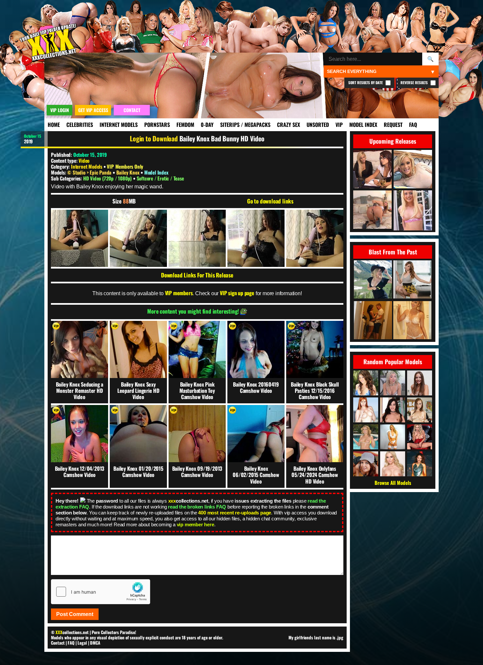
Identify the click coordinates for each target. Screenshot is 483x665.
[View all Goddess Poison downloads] (392, 436)
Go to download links (270, 201)
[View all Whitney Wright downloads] (392, 409)
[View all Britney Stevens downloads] (365, 382)
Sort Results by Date (366, 82)
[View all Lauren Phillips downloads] (365, 409)
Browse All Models (393, 482)
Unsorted (318, 125)
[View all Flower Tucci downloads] (365, 436)
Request (393, 125)
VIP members (179, 293)
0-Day (207, 125)
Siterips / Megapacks (245, 125)
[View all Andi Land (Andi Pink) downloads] (365, 463)
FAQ (413, 125)
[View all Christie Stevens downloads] (392, 463)
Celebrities (79, 125)
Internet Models (119, 125)
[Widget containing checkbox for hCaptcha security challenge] (100, 591)
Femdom (185, 125)
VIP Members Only (125, 166)
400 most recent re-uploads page (234, 512)
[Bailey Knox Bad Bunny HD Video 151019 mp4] (79, 238)
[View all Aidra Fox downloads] (419, 409)
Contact (58, 642)
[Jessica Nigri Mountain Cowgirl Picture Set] (373, 279)
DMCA (95, 642)
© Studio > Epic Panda (90, 172)
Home (54, 125)
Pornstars (157, 125)
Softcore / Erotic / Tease (160, 178)
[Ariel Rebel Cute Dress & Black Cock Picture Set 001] (412, 279)
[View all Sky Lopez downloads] (419, 436)
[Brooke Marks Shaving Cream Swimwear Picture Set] (412, 320)
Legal (82, 642)
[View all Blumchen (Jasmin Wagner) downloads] (419, 463)
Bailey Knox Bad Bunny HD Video (221, 138)
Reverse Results (415, 82)
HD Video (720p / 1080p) (108, 178)
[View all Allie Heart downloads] (392, 382)
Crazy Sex (288, 125)
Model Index (363, 125)
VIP (339, 125)
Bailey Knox (128, 172)
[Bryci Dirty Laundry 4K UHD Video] (373, 320)
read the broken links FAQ (197, 507)
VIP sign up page (237, 293)
